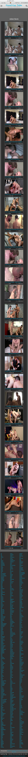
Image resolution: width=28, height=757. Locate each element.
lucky (11, 687)
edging (2, 743)
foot (11, 587)
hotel (11, 638)
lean (11, 673)
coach (2, 678)
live (11, 679)
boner (2, 627)
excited (11, 559)
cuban (2, 697)
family (11, 567)
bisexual (2, 613)
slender (21, 627)
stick (20, 655)
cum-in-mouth (4, 699)
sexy (20, 613)
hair (11, 617)
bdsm (2, 596)
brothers (2, 643)
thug (20, 700)
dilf (1, 720)
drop (2, 736)
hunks (11, 645)
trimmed (21, 714)
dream (2, 731)
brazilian (2, 637)
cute (2, 704)
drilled (2, 733)
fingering (12, 579)
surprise (21, 676)
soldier (20, 637)
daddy (2, 707)
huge (11, 641)
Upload (17, 756)
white (20, 736)
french (11, 592)
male (11, 690)
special (20, 643)
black (2, 615)
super (20, 673)
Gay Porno (14, 751)
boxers (2, 634)
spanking (21, 642)
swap (20, 678)
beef (2, 603)
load (11, 680)
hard (11, 624)
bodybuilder (3, 624)
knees (11, 669)
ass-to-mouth (3, 575)
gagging (12, 599)
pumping (21, 582)
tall (20, 684)
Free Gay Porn (19, 750)
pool (20, 564)
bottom (2, 631)
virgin (20, 727)
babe (2, 581)
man (11, 691)
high (11, 629)
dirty (2, 721)
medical (11, 700)
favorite (11, 571)
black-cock (3, 616)
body (2, 622)
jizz (11, 659)
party (11, 742)
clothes (2, 676)
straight (21, 659)
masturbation (13, 697)
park (11, 741)
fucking (11, 595)
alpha (2, 561)
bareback (3, 592)
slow (20, 629)
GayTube (14, 750)
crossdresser (3, 694)
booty (2, 629)
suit (20, 672)
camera (2, 657)
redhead (21, 589)
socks (20, 634)
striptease (21, 663)
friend (11, 593)
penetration (12, 746)
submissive (21, 670)
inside (11, 650)
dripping (2, 734)
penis (11, 747)
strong (20, 665)
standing (21, 650)
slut (20, 630)
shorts (20, 617)
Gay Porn (9, 750)
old (10, 726)
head (11, 628)
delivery (2, 714)
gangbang (12, 601)
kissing (11, 666)
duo (1, 738)
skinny (20, 624)
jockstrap (12, 663)
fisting (11, 582)
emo (2, 745)
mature (11, 698)
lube (11, 686)
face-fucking (12, 565)
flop (11, 586)
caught (2, 664)
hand (11, 620)
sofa (20, 635)
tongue (20, 707)
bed (1, 602)
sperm (20, 644)
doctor (2, 722)
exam (11, 558)
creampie (3, 693)
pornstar (21, 567)
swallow (21, 677)
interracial (12, 652)
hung (11, 643)
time (20, 704)
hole (11, 630)
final (11, 578)
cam (2, 656)
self (20, 609)
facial (11, 566)
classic (2, 670)
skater (20, 622)
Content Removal (11, 756)
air (1, 558)
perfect (20, 553)
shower (21, 620)
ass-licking (3, 574)
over (11, 736)
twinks (20, 718)
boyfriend (3, 636)
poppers (21, 565)
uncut (20, 720)
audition (2, 579)
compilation (3, 683)
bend (2, 606)
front (11, 594)
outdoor (11, 734)
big (1, 608)
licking (11, 677)
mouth (11, 711)
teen (20, 692)
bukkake (2, 652)
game (11, 600)
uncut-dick (21, 721)
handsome (12, 622)
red (20, 588)
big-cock (2, 610)
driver (2, 735)
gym (11, 616)
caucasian (3, 663)
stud (20, 666)
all (1, 559)
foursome (12, 589)
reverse (21, 592)
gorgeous (12, 610)
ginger (11, 606)
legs (11, 676)
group (11, 614)
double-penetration (3, 729)
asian (2, 571)
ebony (2, 742)
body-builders (4, 623)
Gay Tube (25, 750)
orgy (11, 733)
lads (11, 670)
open (11, 729)
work (20, 741)
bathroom (3, 594)
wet (20, 735)
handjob (12, 621)
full (10, 596)
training (21, 711)
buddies (2, 650)
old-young (12, 727)
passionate (12, 743)
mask (11, 693)
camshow (3, 658)
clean (2, 671)
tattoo (20, 687)
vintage (21, 726)
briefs (2, 641)
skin (20, 623)
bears (2, 600)
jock (11, 662)
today (20, 705)
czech (2, 705)
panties (11, 739)
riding (20, 593)
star (20, 651)
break (2, 638)
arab (2, 568)
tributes (21, 713)
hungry (11, 644)
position (21, 568)
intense (11, 651)
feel (11, 572)
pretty (20, 575)
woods (20, 740)
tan (20, 685)
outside (11, 735)
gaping (11, 602)
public (20, 580)
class (2, 669)
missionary (12, 704)
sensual (21, 610)
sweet (20, 680)
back (2, 582)
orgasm (11, 732)
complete (3, 684)
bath (2, 593)
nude (11, 722)
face (11, 564)
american (3, 565)
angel (2, 567)
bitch (2, 614)
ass (1, 572)
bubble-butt (3, 649)
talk (20, 683)
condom (2, 685)
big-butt (2, 609)
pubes (20, 579)
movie (11, 712)
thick (20, 694)
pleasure (21, 561)
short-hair (21, 616)
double (2, 727)
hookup (11, 635)
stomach (21, 657)
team (20, 690)
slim (20, 628)
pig (20, 559)
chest (2, 665)
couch (2, 687)
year (20, 746)
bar (1, 589)
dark (2, 708)
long (11, 684)
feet (11, 573)
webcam (21, 734)
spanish (21, 641)
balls (2, 587)
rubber (20, 602)
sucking (21, 671)
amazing (2, 564)
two (20, 719)
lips (11, 678)
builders (2, 651)
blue (2, 621)
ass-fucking (3, 573)
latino (11, 672)
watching (21, 732)
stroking (21, 664)
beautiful (2, 601)
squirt (20, 649)
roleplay (21, 599)
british (2, 642)
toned (20, 706)
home (11, 631)
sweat (20, 679)
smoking (21, 631)
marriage (12, 692)
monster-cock (13, 708)
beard (2, 599)
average (2, 580)
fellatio (11, 574)
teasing (21, 691)
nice (11, 718)
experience (12, 560)
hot (10, 637)
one (11, 728)
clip (1, 673)
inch (11, 648)
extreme (12, 561)
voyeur (20, 728)
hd (10, 627)
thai (20, 693)
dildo (2, 719)
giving (11, 607)
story (20, 658)
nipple (11, 720)
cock (2, 679)
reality (20, 587)
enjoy (11, 553)
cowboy (2, 691)
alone (2, 560)
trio (20, 715)
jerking (11, 658)
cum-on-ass (3, 700)
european (12, 557)
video (20, 725)
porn (20, 566)
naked (11, 714)
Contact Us (5, 756)
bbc (1, 595)
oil (10, 725)
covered (2, 690)
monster (12, 707)
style (20, 669)
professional (22, 578)
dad (1, 706)
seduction (21, 607)
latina (11, 671)
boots (2, 628)
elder (2, 744)
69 (1, 554)
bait (1, 585)
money (11, 706)
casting (2, 662)
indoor (11, 649)
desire (2, 715)
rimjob (20, 594)
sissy (20, 621)
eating (2, 741)
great (11, 613)
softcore (21, 636)
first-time (12, 581)
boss (2, 630)
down (2, 730)
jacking (11, 655)
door (2, 726)
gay (11, 603)
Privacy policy (22, 756)
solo (20, 638)
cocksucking (3, 680)
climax (2, 672)
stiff (20, 656)
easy (2, 740)
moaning (12, 705)
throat (20, 698)
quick (20, 585)
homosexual (12, 634)
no (10, 721)
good (11, 609)
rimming (21, 595)
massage (12, 694)
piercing (21, 558)
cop (1, 686)
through (21, 699)
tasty (20, 686)
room (20, 600)
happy (11, 623)
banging (2, 588)
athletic (2, 578)
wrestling (21, 743)
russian (21, 603)
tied (20, 701)
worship (21, 742)
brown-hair (3, 645)
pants (11, 740)
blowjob (2, 620)
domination (3, 725)
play (20, 560)
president (21, 574)
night (11, 719)
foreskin (11, 588)
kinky (11, 665)
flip (10, 585)
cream (2, 692)
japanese (12, 656)
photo (20, 554)
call (1, 655)
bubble (2, 648)
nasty (11, 715)
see (20, 608)
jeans (11, 657)
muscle (11, 713)
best (2, 607)
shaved (21, 615)
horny (11, 636)
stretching (21, 662)
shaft (20, 614)
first (11, 580)
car (1, 659)
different (2, 718)
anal (2, 566)
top (20, 708)
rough (20, 601)
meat (11, 699)
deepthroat (3, 713)
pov (20, 571)
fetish (11, 575)
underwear (21, 722)
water (20, 733)
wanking (21, 729)
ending (2, 747)
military (11, 701)
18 (1, 553)
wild (20, 739)
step (20, 652)
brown (2, 644)
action (2, 557)
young (20, 747)
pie (20, 557)
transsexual (21, 712)
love (11, 685)
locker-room (12, 683)
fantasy (11, 568)
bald (2, 586)
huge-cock (12, 642)
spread (20, 648)
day (1, 711)
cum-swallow (3, 701)
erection (12, 554)
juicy (11, 664)
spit (20, 645)
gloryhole (12, 608)
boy (1, 635)
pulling (20, 581)
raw (20, 586)
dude (2, 737)
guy (11, 615)
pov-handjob (22, 573)
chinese (2, 666)
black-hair (3, 617)
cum (2, 698)
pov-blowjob (22, 572)
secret (20, 606)
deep (2, 712)
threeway (21, 697)
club (2, 677)
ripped (20, 596)
